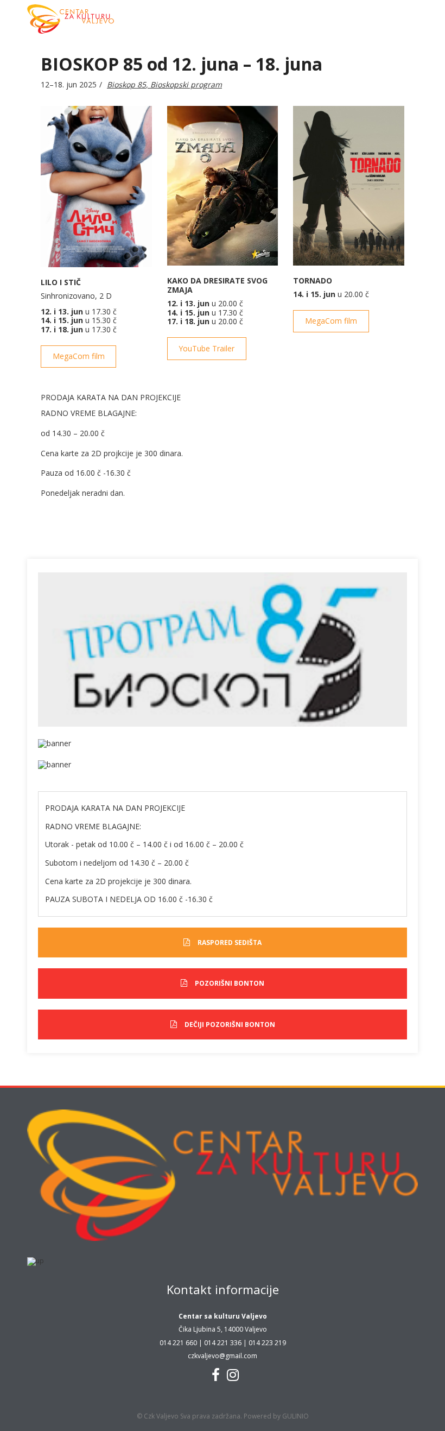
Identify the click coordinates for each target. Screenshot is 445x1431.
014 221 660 (178, 1342)
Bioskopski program (186, 84)
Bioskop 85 (126, 84)
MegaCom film (79, 356)
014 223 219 (267, 1342)
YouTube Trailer (206, 348)
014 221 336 (222, 1342)
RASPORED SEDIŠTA (230, 942)
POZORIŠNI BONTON (229, 983)
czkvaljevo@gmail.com (222, 1355)
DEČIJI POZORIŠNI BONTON (230, 1024)
